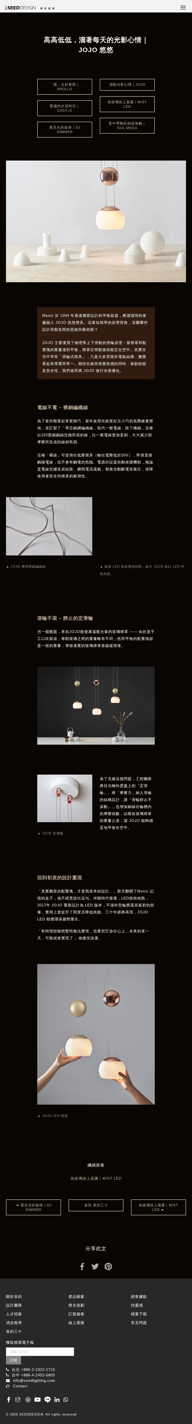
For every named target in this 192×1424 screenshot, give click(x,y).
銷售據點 (139, 1296)
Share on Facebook (82, 1266)
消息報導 (14, 1323)
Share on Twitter (95, 1266)
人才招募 (14, 1314)
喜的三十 (14, 1331)
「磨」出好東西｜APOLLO (65, 87)
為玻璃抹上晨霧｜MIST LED (127, 104)
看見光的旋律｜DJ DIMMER (64, 129)
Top (176, 1404)
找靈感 (137, 1305)
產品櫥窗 (76, 1296)
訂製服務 (76, 1314)
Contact (20, 1386)
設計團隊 (14, 1305)
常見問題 (139, 1323)
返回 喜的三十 (96, 1205)
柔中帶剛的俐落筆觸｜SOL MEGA (127, 125)
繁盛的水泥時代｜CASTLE (65, 108)
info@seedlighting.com (34, 1380)
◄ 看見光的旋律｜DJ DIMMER (34, 1207)
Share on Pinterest (108, 1266)
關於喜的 (14, 1296)
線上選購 (76, 1323)
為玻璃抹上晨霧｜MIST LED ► (158, 1207)
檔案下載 (139, 1314)
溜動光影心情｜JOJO (127, 85)
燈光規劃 (76, 1305)
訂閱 (13, 1360)
